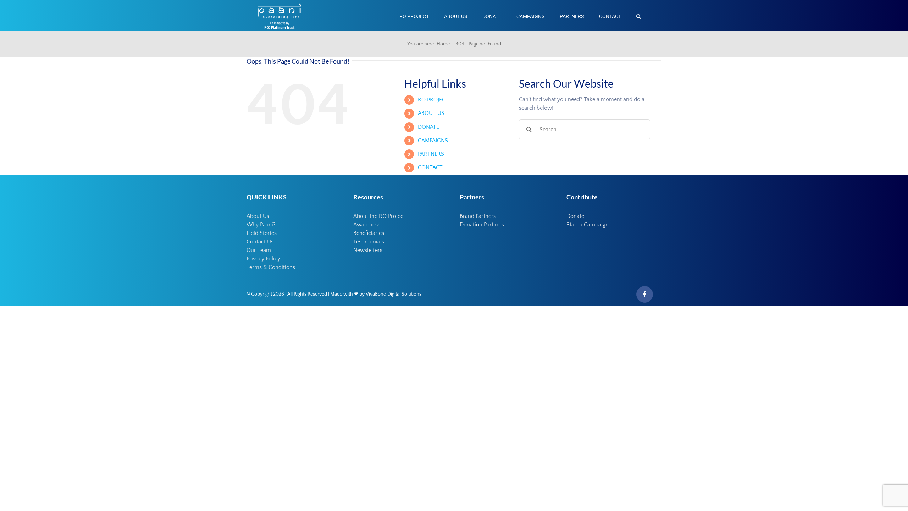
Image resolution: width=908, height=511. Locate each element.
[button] (638, 15)
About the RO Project (379, 216)
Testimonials (368, 241)
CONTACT (430, 167)
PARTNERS (431, 154)
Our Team (259, 250)
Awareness (366, 224)
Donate (575, 216)
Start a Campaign (587, 224)
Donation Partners (482, 224)
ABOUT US (431, 113)
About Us (258, 216)
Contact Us (260, 241)
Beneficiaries (368, 233)
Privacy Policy (263, 259)
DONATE (428, 127)
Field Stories (262, 233)
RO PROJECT (433, 100)
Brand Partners (478, 216)
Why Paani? (261, 224)
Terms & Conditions (271, 267)
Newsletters (367, 250)
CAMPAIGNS (433, 140)
